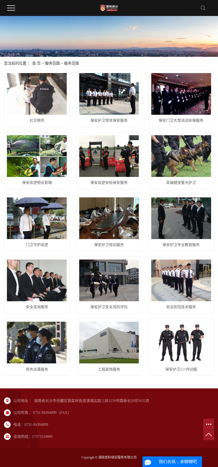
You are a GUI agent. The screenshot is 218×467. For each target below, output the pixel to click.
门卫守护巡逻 (37, 245)
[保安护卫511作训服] (181, 342)
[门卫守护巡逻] (37, 218)
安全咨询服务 (37, 307)
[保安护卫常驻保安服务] (109, 94)
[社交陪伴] (37, 94)
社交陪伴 (37, 120)
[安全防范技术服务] (181, 280)
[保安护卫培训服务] (109, 218)
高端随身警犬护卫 (181, 183)
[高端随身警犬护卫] (181, 156)
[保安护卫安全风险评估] (109, 280)
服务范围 (52, 63)
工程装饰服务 (109, 369)
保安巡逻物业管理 (37, 183)
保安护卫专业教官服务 (181, 245)
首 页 (36, 63)
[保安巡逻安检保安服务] (109, 156)
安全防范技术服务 (181, 307)
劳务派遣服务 (37, 369)
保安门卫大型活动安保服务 (181, 120)
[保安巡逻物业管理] (37, 156)
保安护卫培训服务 (109, 245)
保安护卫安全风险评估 (109, 307)
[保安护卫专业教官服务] (181, 218)
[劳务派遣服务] (37, 342)
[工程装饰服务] (109, 342)
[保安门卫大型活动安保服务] (181, 94)
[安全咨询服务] (37, 280)
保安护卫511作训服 (181, 369)
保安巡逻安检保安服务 (109, 183)
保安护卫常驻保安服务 (109, 120)
